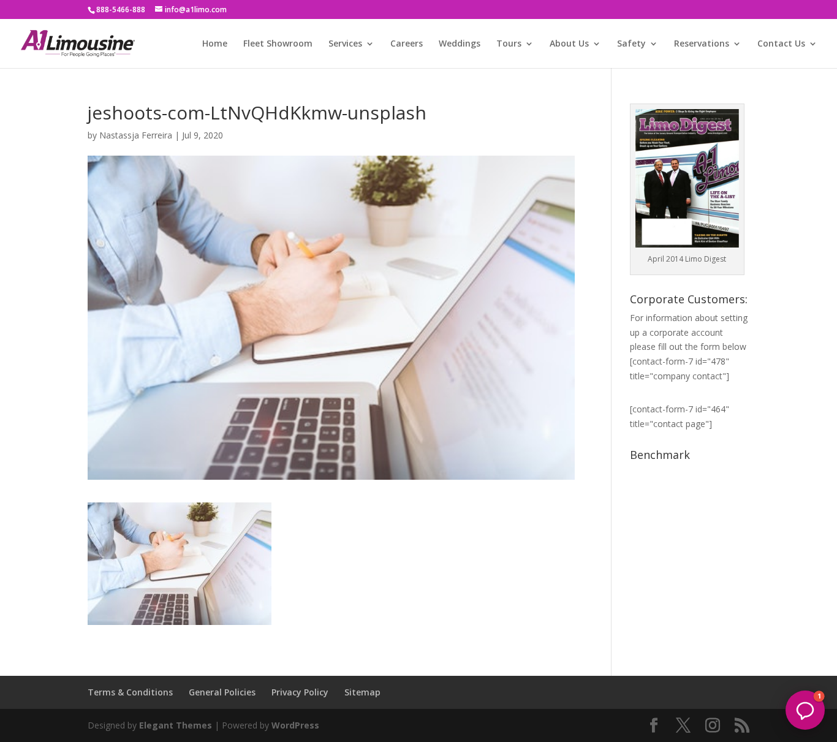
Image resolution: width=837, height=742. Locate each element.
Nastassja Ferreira (135, 135)
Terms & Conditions (130, 692)
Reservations (701, 44)
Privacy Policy (299, 692)
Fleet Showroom (277, 44)
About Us (569, 44)
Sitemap (362, 692)
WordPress (295, 725)
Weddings (459, 44)
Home (214, 44)
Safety (631, 44)
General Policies (222, 692)
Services (345, 44)
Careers (406, 44)
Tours (508, 44)
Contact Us (781, 44)
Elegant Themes (175, 725)
